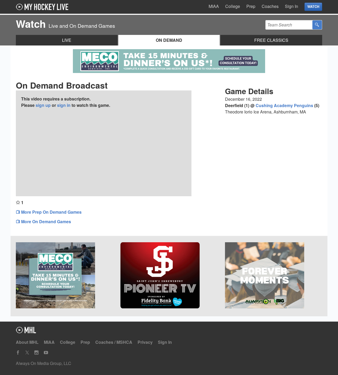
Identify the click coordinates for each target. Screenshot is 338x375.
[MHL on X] (27, 353)
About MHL (27, 342)
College (232, 6)
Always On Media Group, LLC (43, 363)
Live (66, 40)
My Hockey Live (43, 7)
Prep (250, 6)
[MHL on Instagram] (36, 353)
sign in (64, 105)
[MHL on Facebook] (18, 353)
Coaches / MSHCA (113, 342)
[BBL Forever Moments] (273, 276)
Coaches (270, 6)
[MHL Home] (26, 331)
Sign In (291, 6)
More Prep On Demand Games (51, 212)
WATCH (313, 6)
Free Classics (271, 40)
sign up (43, 105)
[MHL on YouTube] (46, 353)
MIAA (214, 6)
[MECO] (64, 276)
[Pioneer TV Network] (169, 276)
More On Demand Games (45, 221)
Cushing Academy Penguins (284, 105)
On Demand (169, 40)
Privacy (145, 342)
